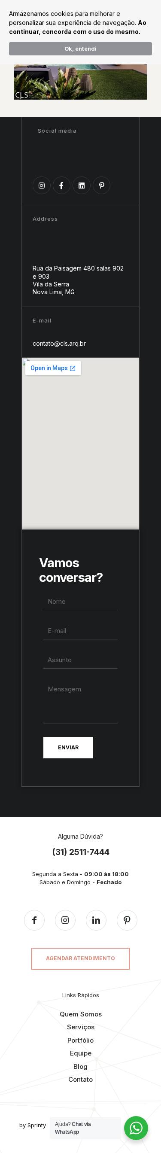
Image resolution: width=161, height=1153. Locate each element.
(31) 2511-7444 (80, 852)
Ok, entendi (80, 49)
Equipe (80, 1053)
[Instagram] (42, 185)
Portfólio (80, 1040)
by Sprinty (32, 1125)
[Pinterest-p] (102, 185)
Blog (80, 1066)
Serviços (80, 1027)
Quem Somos (81, 1014)
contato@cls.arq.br (59, 343)
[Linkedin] (82, 185)
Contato (80, 1079)
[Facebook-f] (62, 185)
